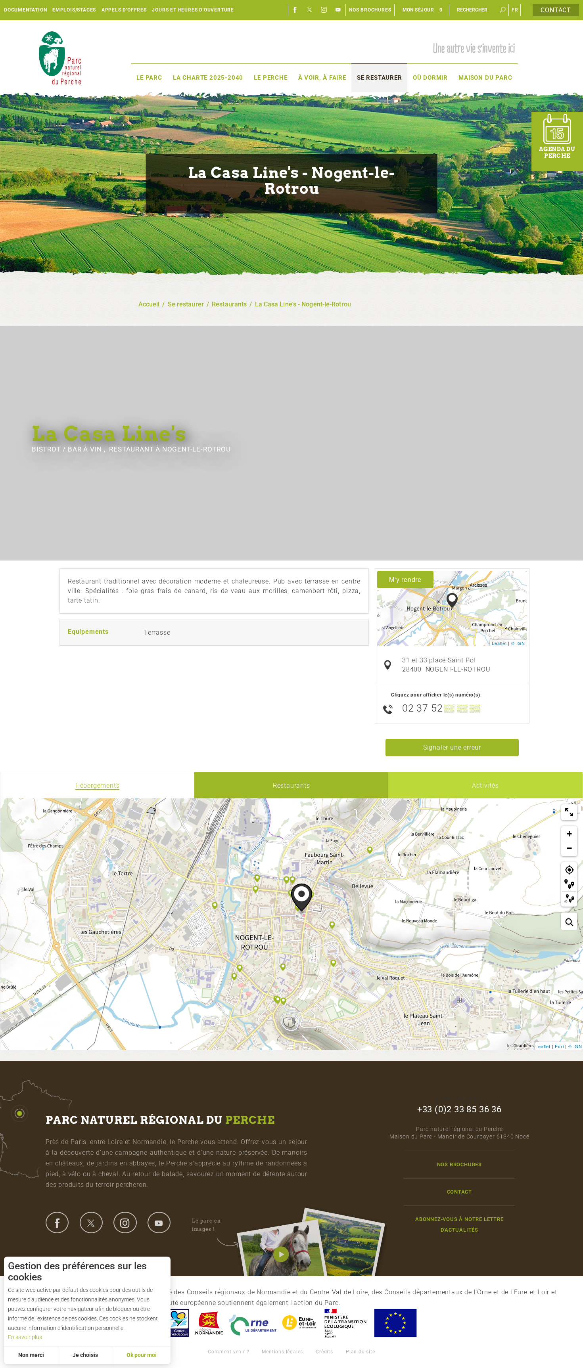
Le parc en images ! (206, 1225)
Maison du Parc (485, 77)
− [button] (569, 848)
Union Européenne (395, 1323)
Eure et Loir (300, 1323)
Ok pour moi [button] (142, 1355)
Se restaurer (379, 77)
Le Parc (149, 77)
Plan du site (360, 1352)
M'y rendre (405, 579)
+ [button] (569, 834)
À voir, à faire (322, 77)
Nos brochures (370, 10)
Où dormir (430, 77)
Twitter (310, 10)
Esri (559, 1046)
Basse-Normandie (209, 1323)
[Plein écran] (569, 812)
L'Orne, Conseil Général (252, 1323)
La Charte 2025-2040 (208, 77)
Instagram (324, 10)
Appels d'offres (124, 10)
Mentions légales (282, 1352)
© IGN (518, 643)
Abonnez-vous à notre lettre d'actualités (459, 1224)
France (345, 1323)
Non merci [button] (31, 1355)
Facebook (295, 10)
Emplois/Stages (74, 10)
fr (515, 10)
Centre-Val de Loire (177, 1323)
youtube (159, 1222)
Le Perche (270, 77)
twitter (91, 1222)
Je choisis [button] (85, 1355)
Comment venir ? (228, 1352)
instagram (124, 1222)
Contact (556, 10)
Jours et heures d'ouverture (193, 10)
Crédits (324, 1352)
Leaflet (499, 643)
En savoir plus (25, 1337)
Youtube (338, 10)
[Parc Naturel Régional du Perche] (59, 57)
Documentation (25, 10)
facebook (57, 1222)
